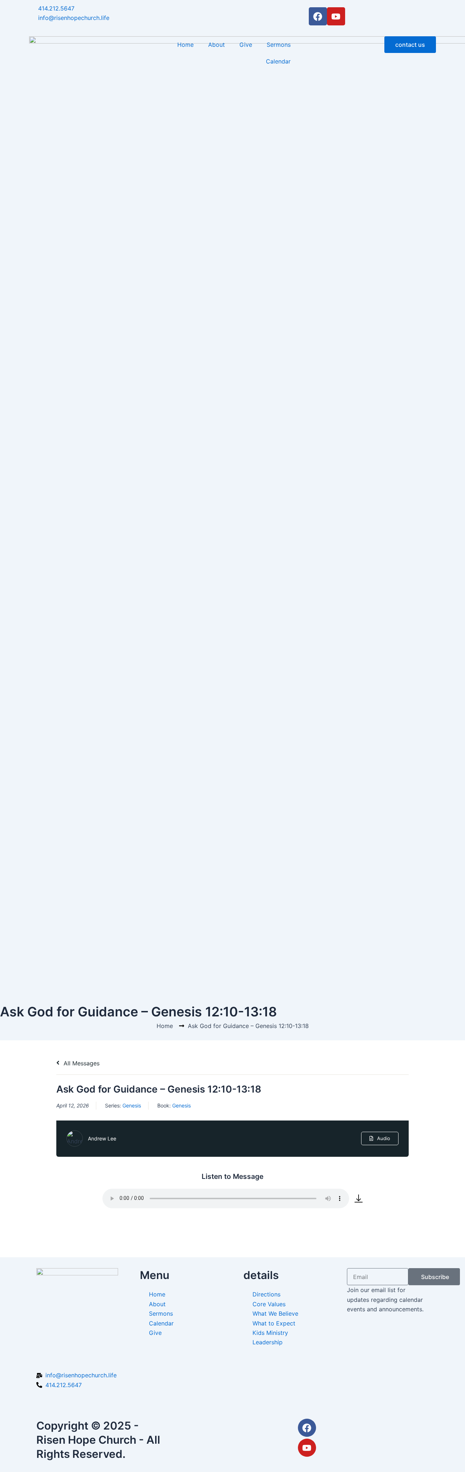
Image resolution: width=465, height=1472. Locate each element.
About (216, 44)
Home (185, 44)
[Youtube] (307, 1448)
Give (245, 44)
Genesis (131, 1105)
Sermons (279, 44)
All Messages (81, 1063)
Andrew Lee (102, 1138)
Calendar (278, 61)
